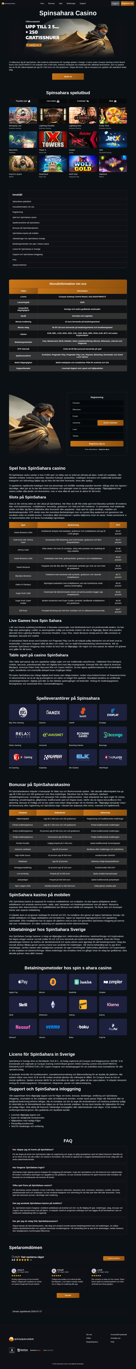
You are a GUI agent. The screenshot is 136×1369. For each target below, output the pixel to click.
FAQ (14, 260)
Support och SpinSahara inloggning (28, 254)
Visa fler (68, 1295)
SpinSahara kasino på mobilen (25, 233)
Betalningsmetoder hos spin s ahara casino (31, 244)
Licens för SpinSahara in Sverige (26, 249)
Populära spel (21, 101)
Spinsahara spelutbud (22, 201)
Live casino (51, 101)
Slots (111, 101)
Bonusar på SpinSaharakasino (25, 228)
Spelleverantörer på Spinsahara (26, 223)
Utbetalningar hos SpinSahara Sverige (29, 238)
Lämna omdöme (114, 1258)
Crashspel (81, 101)
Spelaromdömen (20, 265)
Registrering (18, 212)
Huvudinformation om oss (23, 207)
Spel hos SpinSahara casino (25, 217)
